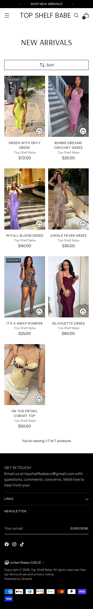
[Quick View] (39, 131)
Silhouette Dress (68, 323)
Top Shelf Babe (41, 570)
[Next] (72, 4)
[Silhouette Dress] (68, 286)
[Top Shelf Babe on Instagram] (15, 545)
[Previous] (20, 4)
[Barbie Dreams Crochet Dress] (68, 106)
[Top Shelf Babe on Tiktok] (22, 545)
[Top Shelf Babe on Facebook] (7, 545)
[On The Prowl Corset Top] (24, 374)
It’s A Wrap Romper (24, 323)
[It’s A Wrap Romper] (24, 286)
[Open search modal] (76, 15)
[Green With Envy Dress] (24, 106)
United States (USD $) (25, 562)
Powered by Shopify (18, 579)
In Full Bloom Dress (24, 235)
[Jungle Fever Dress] (68, 199)
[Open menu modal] (7, 15)
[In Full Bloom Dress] (24, 199)
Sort (50, 65)
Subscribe (79, 528)
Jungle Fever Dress (68, 235)
